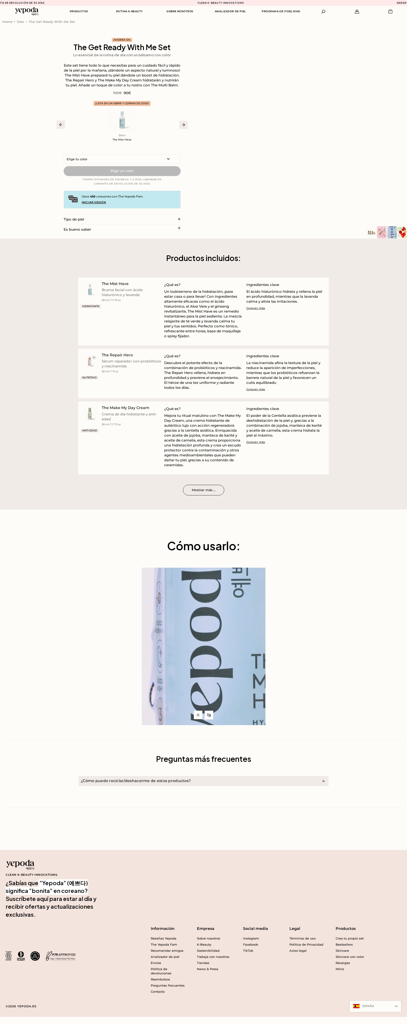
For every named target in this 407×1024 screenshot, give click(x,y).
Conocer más (255, 308)
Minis (340, 969)
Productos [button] (346, 928)
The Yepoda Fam (164, 944)
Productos (79, 11)
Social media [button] (255, 928)
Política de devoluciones (161, 971)
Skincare (342, 950)
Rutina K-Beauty (129, 11)
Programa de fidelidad (281, 11)
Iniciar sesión (94, 202)
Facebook (250, 944)
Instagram (251, 938)
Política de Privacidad (306, 944)
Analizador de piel (230, 11)
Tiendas (203, 963)
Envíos (156, 963)
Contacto (158, 991)
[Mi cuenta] (357, 11)
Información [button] (163, 928)
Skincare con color (350, 957)
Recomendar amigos (167, 950)
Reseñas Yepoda (163, 938)
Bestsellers (344, 944)
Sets (20, 22)
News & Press (207, 969)
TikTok (248, 950)
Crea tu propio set (350, 938)
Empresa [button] (205, 928)
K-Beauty (204, 944)
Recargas (343, 963)
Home (7, 22)
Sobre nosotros (180, 11)
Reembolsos (160, 979)
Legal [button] (294, 928)
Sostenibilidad (208, 950)
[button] (323, 11)
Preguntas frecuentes (168, 985)
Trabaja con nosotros (213, 957)
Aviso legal (298, 950)
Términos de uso (302, 938)
